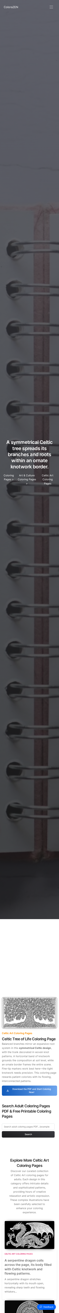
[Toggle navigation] (51, 7)
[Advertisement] (29, 950)
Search (28, 1134)
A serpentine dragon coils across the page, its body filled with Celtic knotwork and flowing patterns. (28, 1267)
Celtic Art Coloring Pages (47, 479)
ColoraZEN (11, 7)
